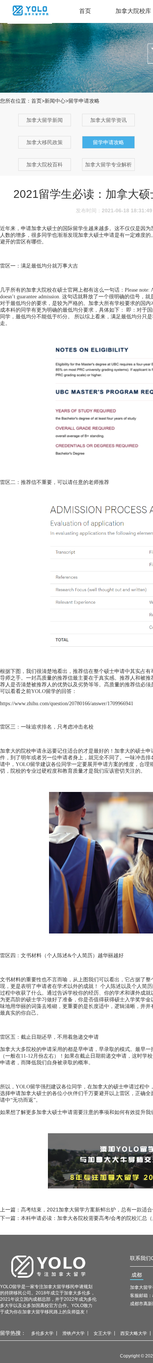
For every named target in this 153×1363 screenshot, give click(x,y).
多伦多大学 (42, 1333)
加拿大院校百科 (44, 165)
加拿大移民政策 (44, 142)
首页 (85, 11)
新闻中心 (55, 101)
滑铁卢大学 (73, 1333)
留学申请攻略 (108, 142)
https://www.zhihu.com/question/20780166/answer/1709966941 (66, 703)
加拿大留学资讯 (108, 120)
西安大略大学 (133, 1333)
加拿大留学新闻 (44, 120)
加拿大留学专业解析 (108, 165)
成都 (136, 1275)
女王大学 (102, 1333)
